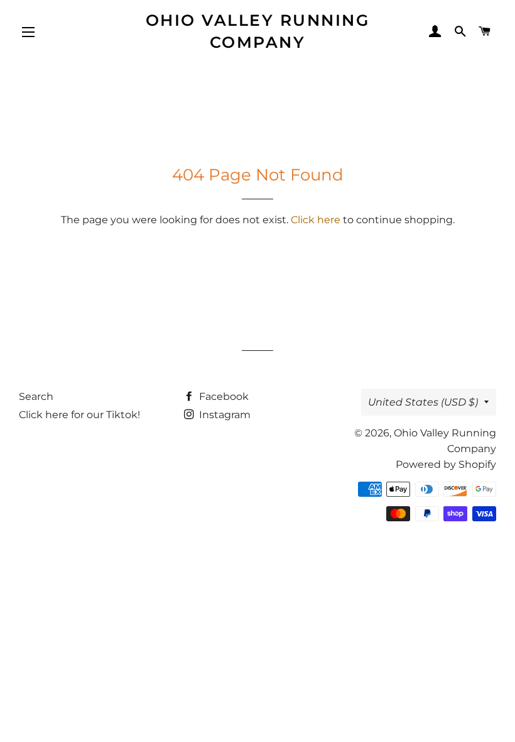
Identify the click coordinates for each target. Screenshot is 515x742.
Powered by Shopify (446, 464)
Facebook (223, 396)
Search (36, 396)
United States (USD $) (423, 402)
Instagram (224, 415)
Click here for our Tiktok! (79, 415)
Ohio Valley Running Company (258, 31)
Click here (315, 220)
